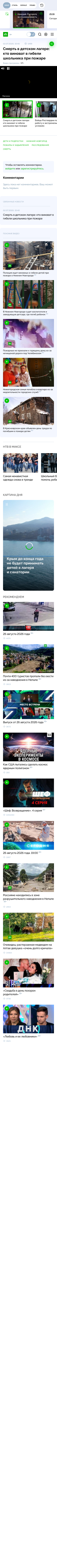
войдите (10, 168)
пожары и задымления (16, 145)
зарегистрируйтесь (32, 168)
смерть (7, 149)
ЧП (22, 63)
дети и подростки (13, 141)
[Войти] (45, 34)
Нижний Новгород (36, 141)
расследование (40, 145)
